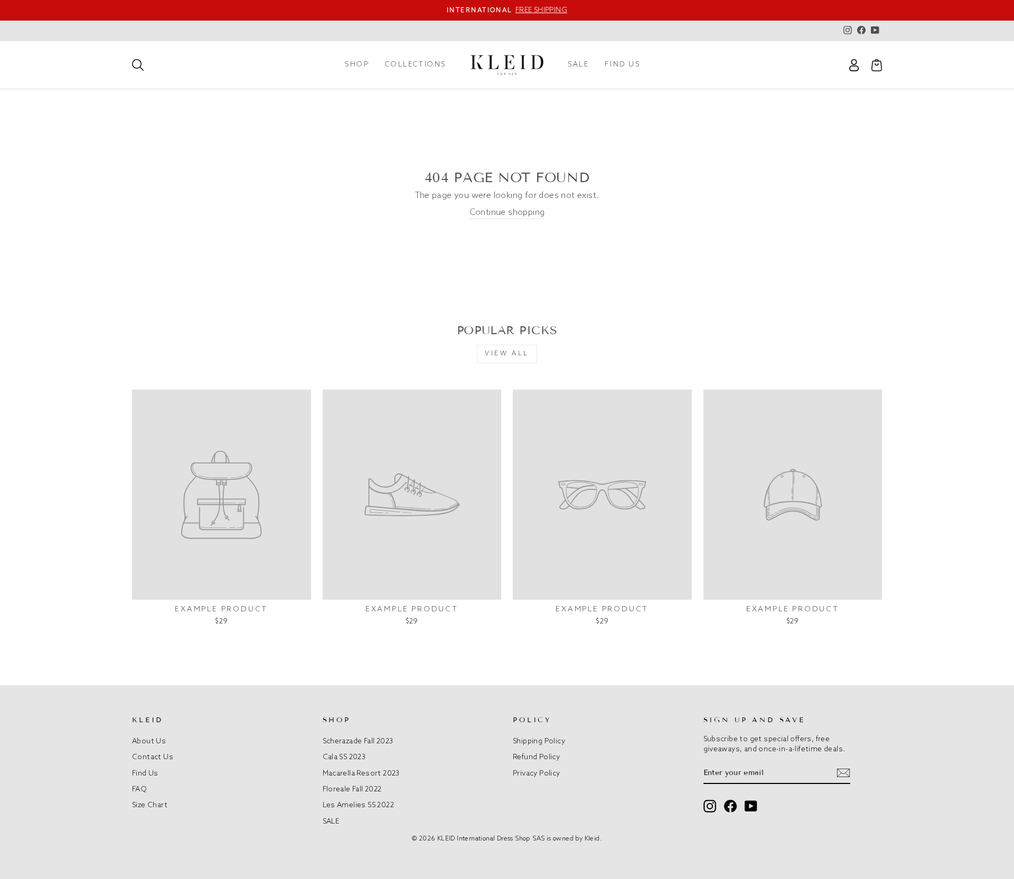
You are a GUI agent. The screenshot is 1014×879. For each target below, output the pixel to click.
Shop (357, 65)
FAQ (139, 789)
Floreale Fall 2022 (352, 789)
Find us (622, 65)
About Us (149, 741)
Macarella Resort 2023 (361, 773)
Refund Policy (536, 757)
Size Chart (149, 805)
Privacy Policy (536, 773)
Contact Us (152, 757)
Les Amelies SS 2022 (359, 805)
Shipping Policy (539, 741)
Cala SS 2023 (344, 757)
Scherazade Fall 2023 (358, 741)
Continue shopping (507, 212)
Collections (415, 65)
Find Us (145, 773)
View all (507, 353)
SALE (578, 65)
